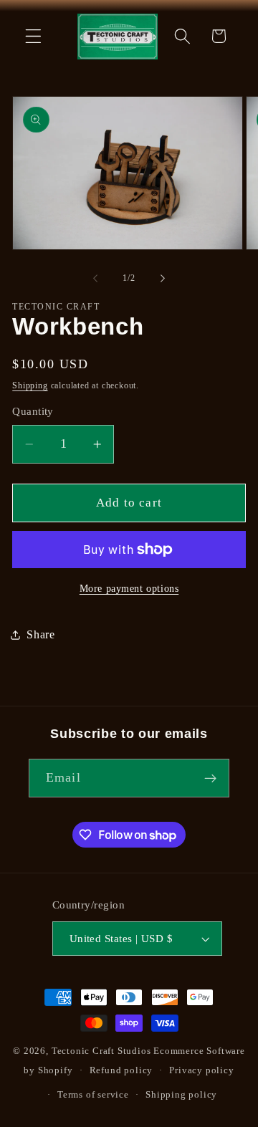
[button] (33, 36)
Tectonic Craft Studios (101, 1051)
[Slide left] (95, 278)
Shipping (29, 385)
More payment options (129, 588)
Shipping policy (181, 1095)
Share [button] (40, 634)
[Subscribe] (210, 778)
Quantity (33, 411)
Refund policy (121, 1070)
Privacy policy (201, 1070)
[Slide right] (162, 278)
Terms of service (93, 1095)
